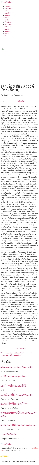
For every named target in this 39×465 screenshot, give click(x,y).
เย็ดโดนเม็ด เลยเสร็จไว (14, 385)
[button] (4, 95)
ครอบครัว (8, 11)
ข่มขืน (7, 18)
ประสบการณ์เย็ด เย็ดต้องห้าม (17, 367)
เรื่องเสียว (8, 6)
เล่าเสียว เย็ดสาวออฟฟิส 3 (16, 394)
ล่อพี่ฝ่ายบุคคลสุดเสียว (13, 376)
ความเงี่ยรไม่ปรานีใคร (14, 403)
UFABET (4, 456)
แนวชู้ (7, 13)
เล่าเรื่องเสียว (21, 349)
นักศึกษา (8, 15)
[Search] (2, 44)
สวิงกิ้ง (7, 20)
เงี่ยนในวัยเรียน (9, 434)
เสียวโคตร (8, 8)
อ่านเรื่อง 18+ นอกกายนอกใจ (18, 425)
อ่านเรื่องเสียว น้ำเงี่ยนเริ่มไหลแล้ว (18, 414)
